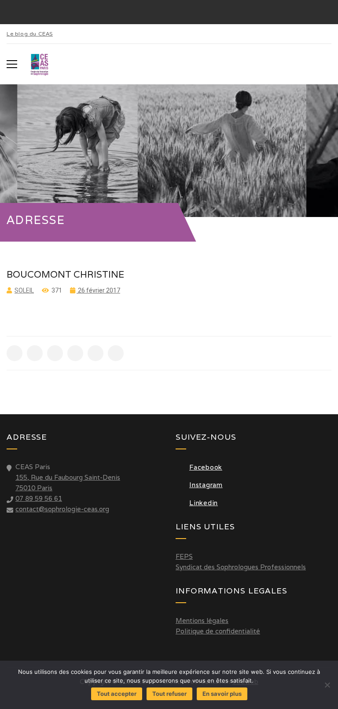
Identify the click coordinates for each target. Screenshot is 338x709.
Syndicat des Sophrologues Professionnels (241, 567)
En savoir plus (222, 693)
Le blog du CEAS (30, 33)
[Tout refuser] (327, 684)
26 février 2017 (98, 290)
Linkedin (203, 503)
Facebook (205, 467)
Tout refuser (169, 693)
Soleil (24, 290)
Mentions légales (202, 620)
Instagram (206, 485)
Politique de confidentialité (218, 631)
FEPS (184, 556)
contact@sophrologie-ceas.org (62, 509)
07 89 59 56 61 (38, 498)
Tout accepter (116, 693)
